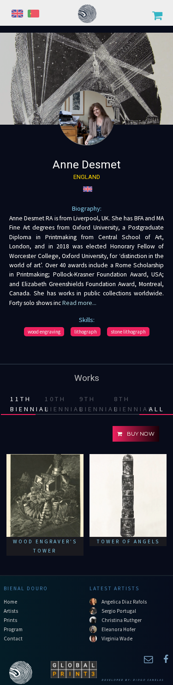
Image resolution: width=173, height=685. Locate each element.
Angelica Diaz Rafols (124, 602)
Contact (13, 638)
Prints (10, 620)
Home (10, 602)
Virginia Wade (116, 638)
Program (13, 629)
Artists (11, 611)
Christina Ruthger (121, 620)
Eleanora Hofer (118, 629)
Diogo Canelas (148, 680)
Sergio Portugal (118, 611)
